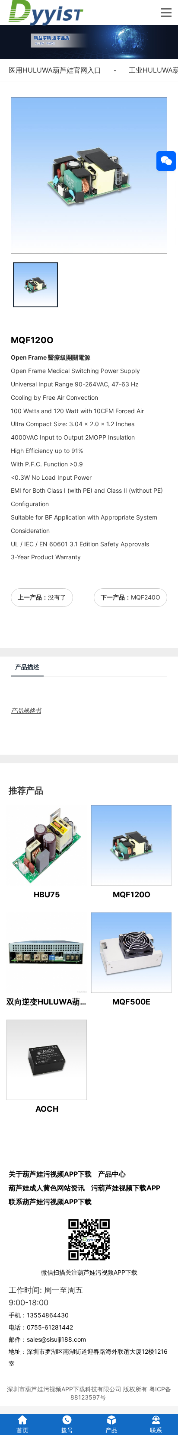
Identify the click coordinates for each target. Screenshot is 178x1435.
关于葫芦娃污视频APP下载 (50, 1174)
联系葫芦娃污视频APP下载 (50, 1201)
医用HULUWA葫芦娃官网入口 (55, 70)
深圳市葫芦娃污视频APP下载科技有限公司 (64, 1389)
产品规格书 (26, 710)
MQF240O (145, 597)
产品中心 (112, 1174)
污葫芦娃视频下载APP (125, 1187)
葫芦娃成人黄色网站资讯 (47, 1187)
